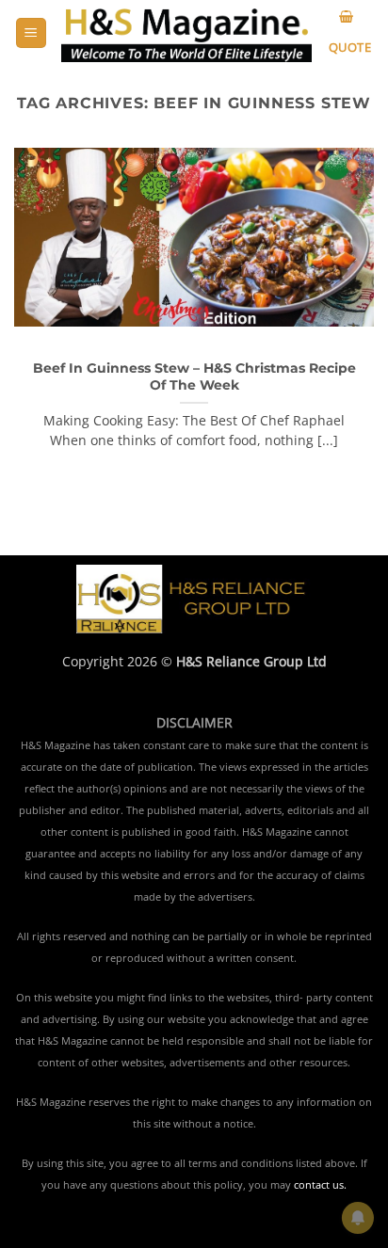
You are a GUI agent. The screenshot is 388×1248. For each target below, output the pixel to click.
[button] (31, 33)
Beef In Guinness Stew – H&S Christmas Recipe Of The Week (194, 376)
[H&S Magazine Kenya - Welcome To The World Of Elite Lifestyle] (186, 33)
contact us (319, 1185)
